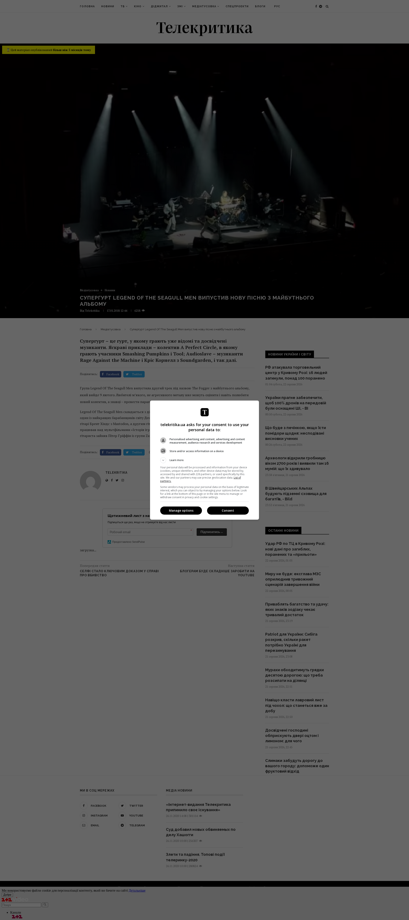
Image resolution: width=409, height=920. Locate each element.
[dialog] (204, 460)
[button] (204, 460)
